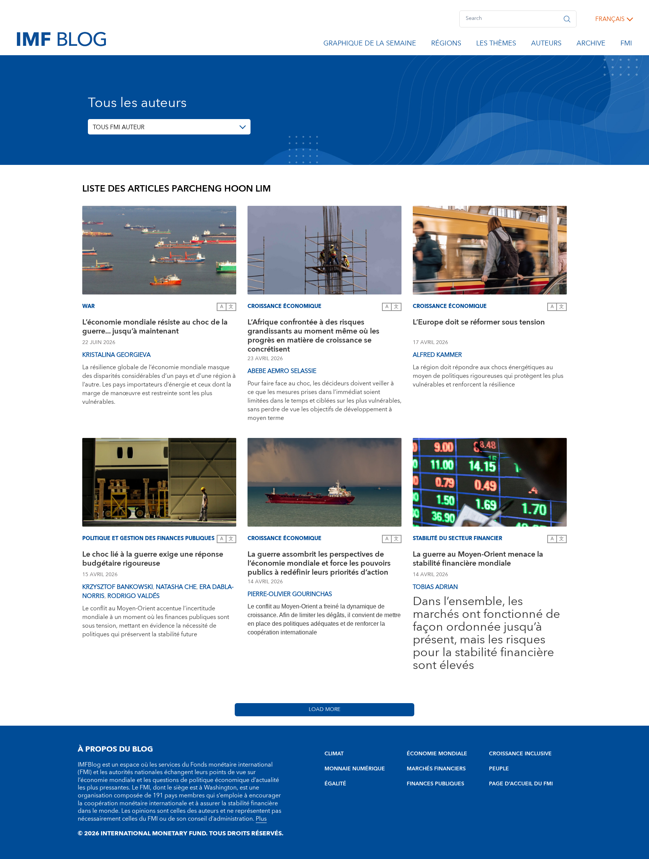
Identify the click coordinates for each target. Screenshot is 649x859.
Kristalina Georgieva (116, 355)
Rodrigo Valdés (133, 596)
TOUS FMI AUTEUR (119, 127)
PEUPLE (499, 769)
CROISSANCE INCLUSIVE (520, 754)
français (610, 19)
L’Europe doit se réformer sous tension (479, 323)
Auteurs (546, 44)
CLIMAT (334, 754)
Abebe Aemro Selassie (282, 371)
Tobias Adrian (435, 587)
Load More (324, 709)
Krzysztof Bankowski (117, 587)
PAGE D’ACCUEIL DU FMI (521, 784)
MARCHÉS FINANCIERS (436, 769)
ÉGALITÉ (335, 784)
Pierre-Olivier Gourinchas (290, 594)
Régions (446, 44)
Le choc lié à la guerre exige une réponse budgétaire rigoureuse (152, 560)
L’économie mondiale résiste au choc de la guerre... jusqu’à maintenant (155, 328)
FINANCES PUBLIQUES (435, 784)
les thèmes (496, 44)
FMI (626, 44)
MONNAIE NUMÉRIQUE (354, 769)
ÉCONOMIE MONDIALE (437, 754)
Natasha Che (176, 587)
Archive (591, 44)
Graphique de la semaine (369, 44)
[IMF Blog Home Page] (61, 38)
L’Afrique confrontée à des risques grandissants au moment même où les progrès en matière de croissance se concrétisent (313, 336)
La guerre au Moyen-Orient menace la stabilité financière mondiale (478, 560)
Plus (261, 819)
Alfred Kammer (437, 355)
